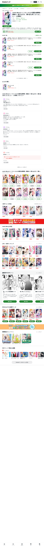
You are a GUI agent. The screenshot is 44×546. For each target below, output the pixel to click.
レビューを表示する (9, 158)
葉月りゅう (23, 18)
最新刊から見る (39, 35)
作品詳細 (18, 185)
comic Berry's (24, 19)
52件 (19, 21)
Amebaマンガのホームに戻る (22, 362)
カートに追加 (38, 51)
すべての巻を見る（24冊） (21, 78)
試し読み (30, 51)
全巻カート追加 (37, 31)
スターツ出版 (18, 19)
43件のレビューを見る (21, 167)
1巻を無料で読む (7, 26)
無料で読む (38, 42)
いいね (6, 108)
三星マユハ (18, 18)
